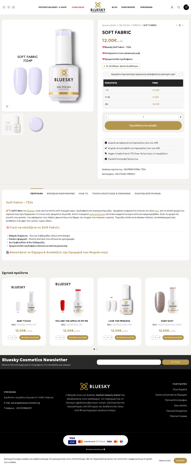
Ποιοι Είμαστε (180, 389)
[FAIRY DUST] (167, 299)
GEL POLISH (124, 25)
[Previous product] (176, 25)
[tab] (36, 192)
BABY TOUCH (24, 321)
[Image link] (95, 386)
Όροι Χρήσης (180, 405)
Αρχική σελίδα (109, 25)
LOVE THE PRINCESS (119, 321)
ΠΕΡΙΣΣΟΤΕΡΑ (165, 460)
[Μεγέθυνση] (7, 106)
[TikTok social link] (13, 7)
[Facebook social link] (4, 7)
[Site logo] (98, 7)
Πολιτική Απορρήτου (176, 410)
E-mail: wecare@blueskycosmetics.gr (22, 402)
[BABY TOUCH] (24, 299)
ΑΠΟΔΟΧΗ (180, 460)
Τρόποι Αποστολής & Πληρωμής (171, 394)
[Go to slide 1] (94, 349)
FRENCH (136, 25)
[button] (30, 337)
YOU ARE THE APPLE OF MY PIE (71, 321)
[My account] (172, 7)
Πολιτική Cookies (178, 416)
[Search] (178, 7)
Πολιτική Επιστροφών (176, 400)
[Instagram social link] (9, 7)
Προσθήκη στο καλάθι (143, 125)
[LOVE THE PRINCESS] (119, 299)
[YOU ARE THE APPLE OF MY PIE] (71, 299)
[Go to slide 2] (97, 349)
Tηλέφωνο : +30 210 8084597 (18, 408)
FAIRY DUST (167, 321)
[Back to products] (179, 25)
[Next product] (182, 25)
